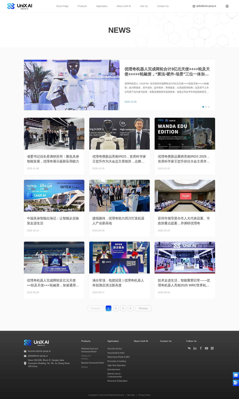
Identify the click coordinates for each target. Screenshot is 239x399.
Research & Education (117, 381)
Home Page (62, 6)
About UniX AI (124, 6)
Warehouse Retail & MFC (118, 357)
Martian (84, 367)
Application (101, 6)
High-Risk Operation (116, 365)
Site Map (131, 395)
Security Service (114, 349)
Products (82, 6)
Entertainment (113, 369)
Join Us (144, 6)
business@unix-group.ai (39, 351)
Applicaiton (113, 341)
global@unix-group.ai (206, 6)
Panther (84, 359)
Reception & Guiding (116, 361)
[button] (203, 107)
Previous (143, 308)
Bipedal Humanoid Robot (92, 363)
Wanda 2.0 (86, 356)
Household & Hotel (115, 353)
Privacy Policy (144, 395)
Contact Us (163, 6)
